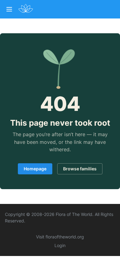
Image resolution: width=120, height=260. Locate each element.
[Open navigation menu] (9, 9)
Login (60, 245)
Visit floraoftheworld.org (60, 236)
